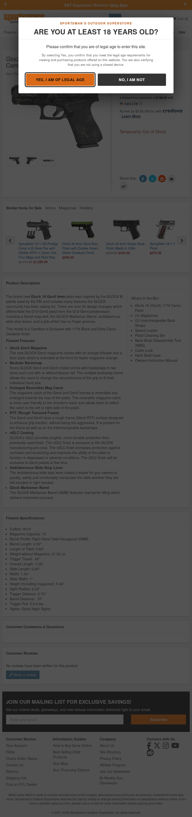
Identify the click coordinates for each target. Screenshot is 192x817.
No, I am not (132, 79)
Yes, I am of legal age (60, 79)
